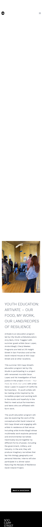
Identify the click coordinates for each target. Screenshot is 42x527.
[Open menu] (40, 13)
